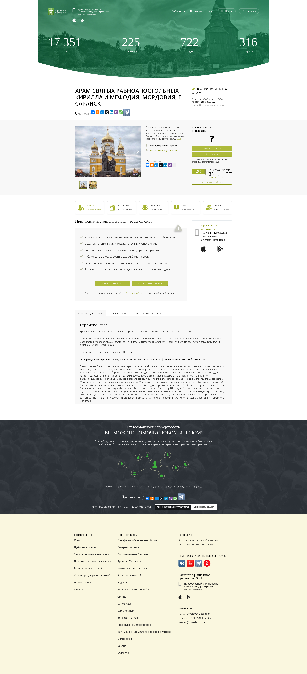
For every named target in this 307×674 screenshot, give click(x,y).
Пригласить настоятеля (211, 148)
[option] (108, 151)
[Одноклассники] (97, 112)
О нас (210, 11)
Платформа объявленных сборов (137, 540)
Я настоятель (212, 154)
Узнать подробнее (112, 283)
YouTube (190, 563)
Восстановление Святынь (132, 554)
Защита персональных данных (92, 554)
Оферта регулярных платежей (92, 575)
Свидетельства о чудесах (146, 313)
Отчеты (78, 589)
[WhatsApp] (121, 112)
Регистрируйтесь (134, 293)
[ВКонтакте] (93, 112)
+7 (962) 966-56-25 (200, 618)
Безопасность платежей (88, 568)
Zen (207, 563)
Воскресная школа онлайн (133, 589)
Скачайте (184, 575)
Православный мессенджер (134, 624)
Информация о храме (91, 313)
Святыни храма (117, 313)
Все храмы (196, 11)
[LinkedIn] (111, 112)
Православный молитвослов (201, 583)
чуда (190, 44)
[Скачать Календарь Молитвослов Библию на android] (85, 20)
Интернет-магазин (128, 547)
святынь (131, 44)
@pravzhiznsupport (199, 613)
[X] (107, 112)
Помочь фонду (82, 582)
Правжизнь (215, 177)
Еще (179, 138)
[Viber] (116, 112)
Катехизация (124, 603)
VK (182, 563)
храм (64, 44)
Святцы (122, 596)
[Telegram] (126, 112)
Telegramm (198, 563)
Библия (121, 646)
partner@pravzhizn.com (191, 622)
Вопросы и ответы (128, 617)
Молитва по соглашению (132, 568)
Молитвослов (125, 639)
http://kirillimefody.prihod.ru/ (163, 150)
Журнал (122, 582)
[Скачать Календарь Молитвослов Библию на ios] (76, 20)
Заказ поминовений (129, 575)
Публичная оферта (85, 547)
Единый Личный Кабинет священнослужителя (144, 631)
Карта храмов (125, 610)
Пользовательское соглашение (92, 561)
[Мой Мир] (102, 112)
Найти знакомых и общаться (212, 182)
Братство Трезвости (129, 561)
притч (248, 44)
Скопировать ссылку (204, 507)
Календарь (123, 653)
